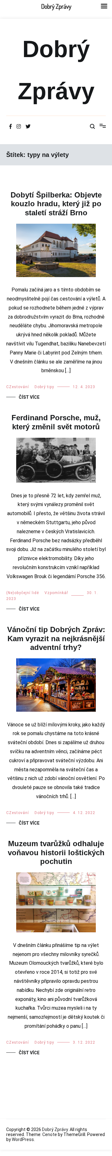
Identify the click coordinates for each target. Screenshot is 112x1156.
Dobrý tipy (44, 387)
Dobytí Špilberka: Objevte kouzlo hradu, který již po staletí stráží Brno (56, 204)
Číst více (29, 397)
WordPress (23, 1139)
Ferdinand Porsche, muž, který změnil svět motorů (56, 422)
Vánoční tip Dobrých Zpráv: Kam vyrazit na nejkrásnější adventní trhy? (56, 638)
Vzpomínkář (56, 593)
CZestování (17, 387)
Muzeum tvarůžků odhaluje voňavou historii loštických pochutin (56, 852)
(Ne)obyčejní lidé (22, 593)
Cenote (49, 1134)
